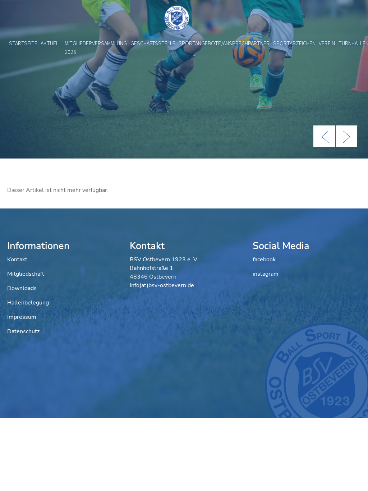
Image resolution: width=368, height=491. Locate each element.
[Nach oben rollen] (352, 475)
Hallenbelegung (28, 303)
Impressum (21, 317)
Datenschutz (23, 331)
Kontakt (17, 259)
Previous (324, 136)
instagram (266, 274)
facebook (264, 259)
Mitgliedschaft (25, 274)
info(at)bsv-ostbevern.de (162, 285)
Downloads (22, 288)
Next (346, 136)
